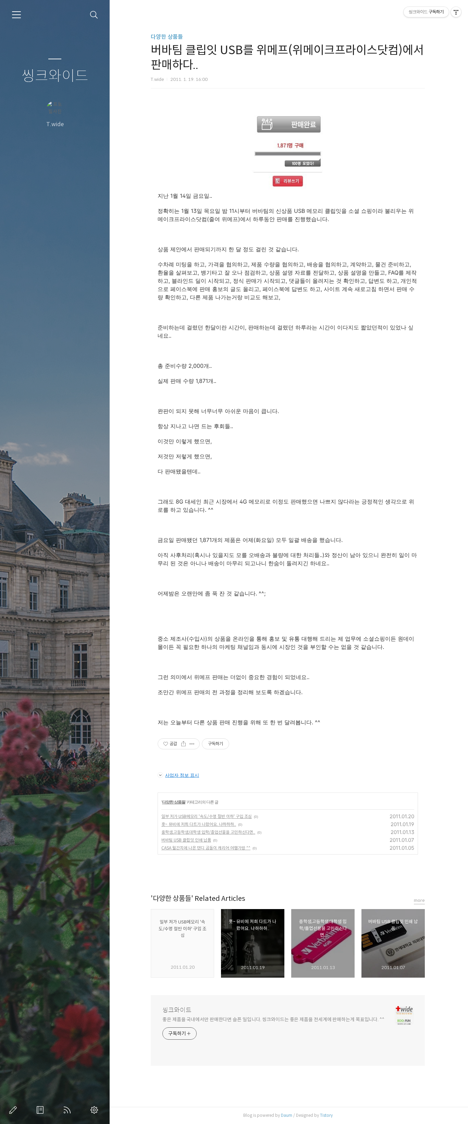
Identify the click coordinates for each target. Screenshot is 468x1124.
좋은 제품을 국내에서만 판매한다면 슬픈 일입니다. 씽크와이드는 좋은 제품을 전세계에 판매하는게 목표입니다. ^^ (273, 1019)
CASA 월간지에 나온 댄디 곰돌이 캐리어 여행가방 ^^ (205, 847)
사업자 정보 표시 (182, 775)
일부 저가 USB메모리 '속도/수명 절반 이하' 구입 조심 (206, 816)
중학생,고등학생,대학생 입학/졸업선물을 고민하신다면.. (208, 832)
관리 (95, 1110)
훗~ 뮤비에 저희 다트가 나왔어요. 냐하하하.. (198, 824)
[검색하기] (94, 15)
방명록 (41, 1110)
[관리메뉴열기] (456, 12)
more (419, 900)
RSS (68, 1110)
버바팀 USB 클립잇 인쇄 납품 (186, 840)
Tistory (326, 1115)
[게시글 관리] (192, 744)
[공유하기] (183, 744)
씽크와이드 (55, 76)
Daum (286, 1115)
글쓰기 (14, 1110)
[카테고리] (16, 14)
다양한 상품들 (167, 36)
